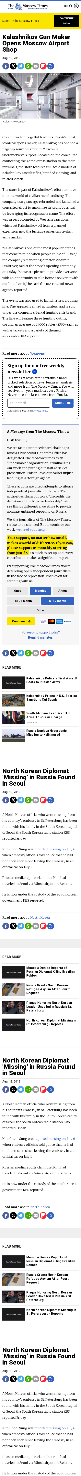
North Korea (40, 917)
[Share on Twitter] (13, 66)
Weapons (37, 353)
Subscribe (63, 403)
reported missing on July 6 (54, 849)
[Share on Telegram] (20, 66)
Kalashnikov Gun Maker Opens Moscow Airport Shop (36, 43)
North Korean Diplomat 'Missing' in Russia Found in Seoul (38, 777)
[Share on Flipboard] (43, 66)
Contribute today (67, 21)
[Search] (70, 6)
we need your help (30, 529)
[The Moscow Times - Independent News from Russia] (27, 6)
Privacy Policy (40, 410)
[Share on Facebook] (5, 66)
